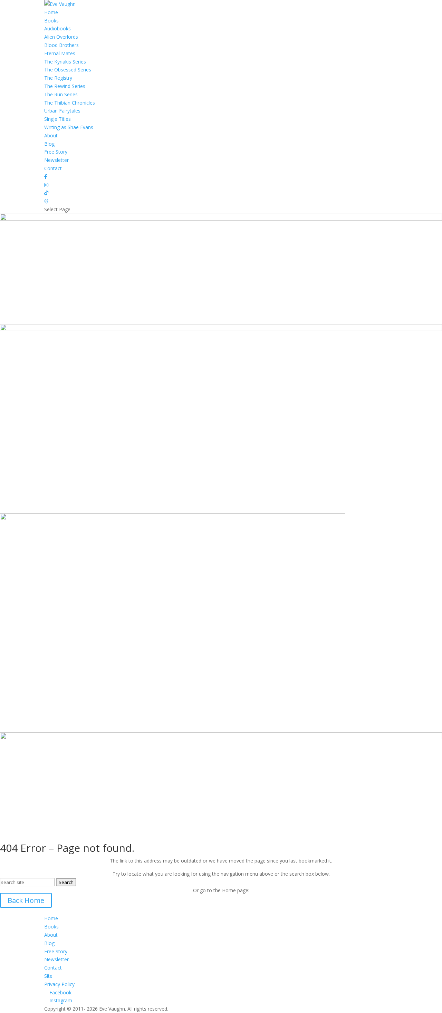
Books (51, 20)
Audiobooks (57, 28)
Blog (49, 143)
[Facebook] (45, 176)
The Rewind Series (64, 86)
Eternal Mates (59, 53)
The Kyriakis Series (65, 61)
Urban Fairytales (62, 110)
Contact (53, 168)
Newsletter (56, 160)
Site (48, 976)
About (51, 135)
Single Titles (57, 119)
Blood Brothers (61, 45)
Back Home (26, 900)
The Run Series (61, 94)
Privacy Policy (59, 984)
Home (51, 12)
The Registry (58, 78)
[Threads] (46, 201)
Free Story (55, 151)
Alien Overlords (61, 36)
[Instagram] (46, 185)
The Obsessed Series (67, 69)
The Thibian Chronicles (69, 102)
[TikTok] (46, 192)
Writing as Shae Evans (68, 127)
